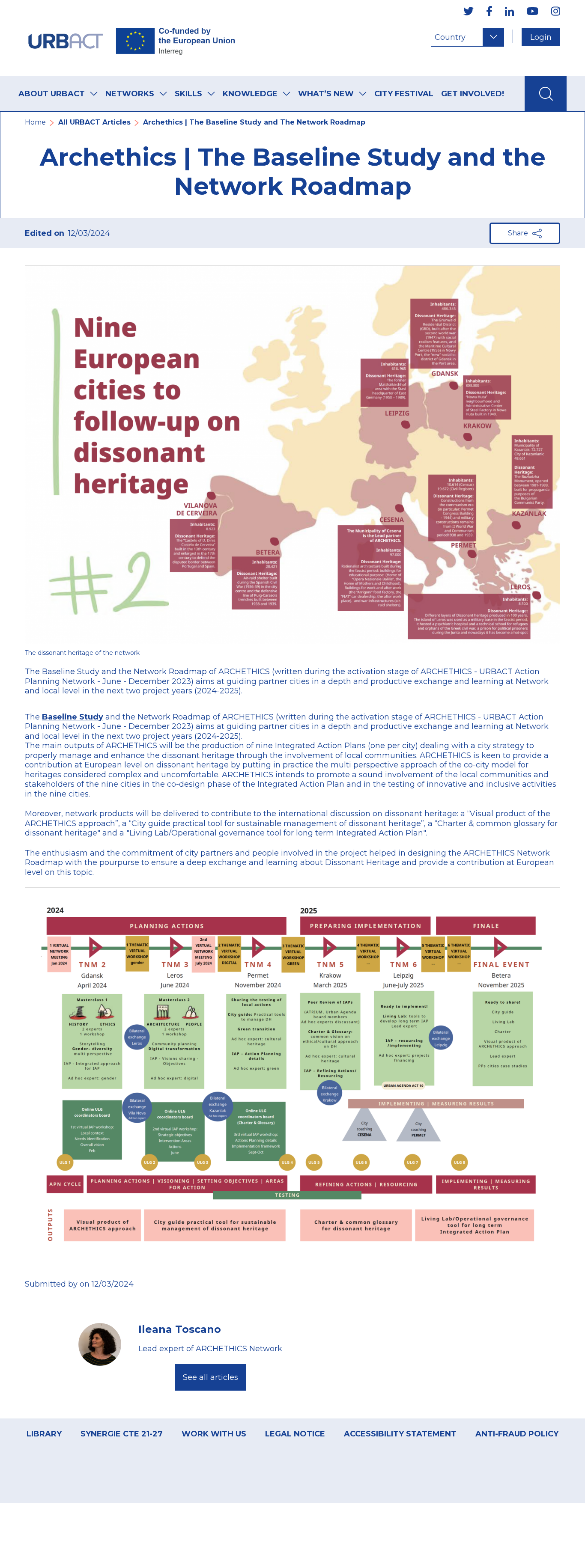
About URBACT (51, 93)
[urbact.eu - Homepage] (132, 38)
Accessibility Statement (400, 1434)
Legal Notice (295, 1434)
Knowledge (250, 93)
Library (44, 1434)
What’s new (326, 93)
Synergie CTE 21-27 (122, 1434)
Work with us (214, 1434)
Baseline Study (72, 717)
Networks (129, 93)
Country (450, 37)
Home (35, 122)
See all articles (210, 1377)
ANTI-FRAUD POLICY (516, 1434)
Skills (188, 93)
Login (541, 37)
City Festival (403, 93)
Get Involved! (472, 93)
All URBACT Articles (94, 122)
